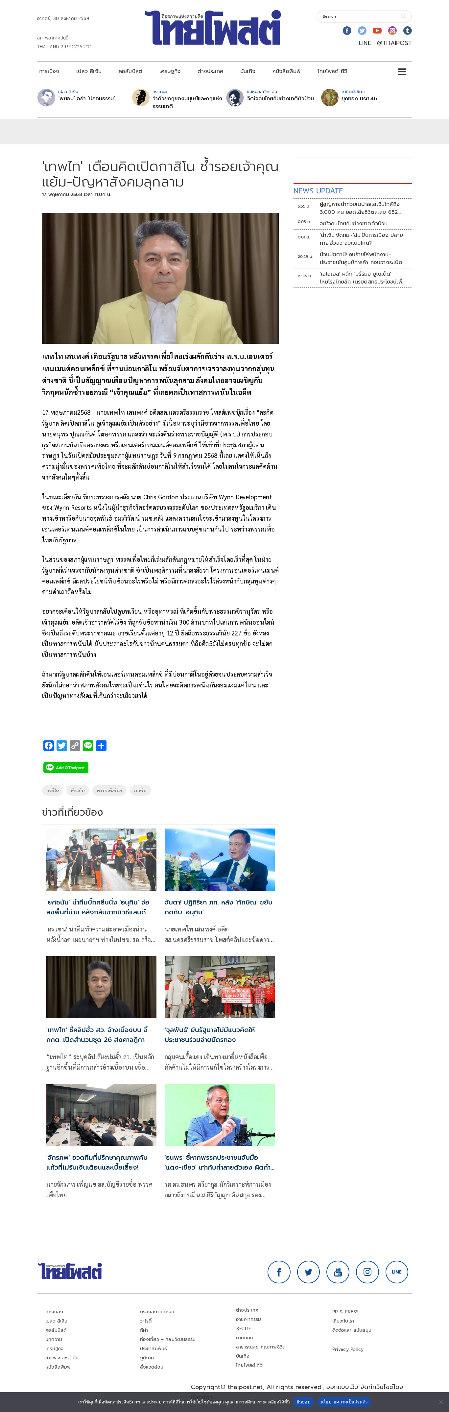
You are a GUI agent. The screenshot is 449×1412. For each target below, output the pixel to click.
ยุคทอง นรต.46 (359, 99)
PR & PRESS (345, 1311)
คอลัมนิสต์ (130, 71)
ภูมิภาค (147, 1357)
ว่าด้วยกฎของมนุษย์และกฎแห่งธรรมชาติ (187, 103)
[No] (440, 1402)
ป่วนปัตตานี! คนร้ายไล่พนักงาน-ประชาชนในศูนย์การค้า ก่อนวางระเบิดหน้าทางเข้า (361, 258)
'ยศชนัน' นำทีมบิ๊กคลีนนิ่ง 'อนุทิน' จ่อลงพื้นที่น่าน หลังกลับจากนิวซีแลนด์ (97, 907)
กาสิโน (52, 790)
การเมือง (49, 71)
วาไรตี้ (146, 1321)
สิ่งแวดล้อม (151, 1367)
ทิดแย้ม (78, 790)
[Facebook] (347, 30)
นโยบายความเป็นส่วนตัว (344, 1401)
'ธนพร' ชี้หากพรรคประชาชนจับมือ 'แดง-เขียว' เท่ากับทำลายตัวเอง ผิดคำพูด (218, 1167)
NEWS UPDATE (318, 191)
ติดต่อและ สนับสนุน (352, 1330)
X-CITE (243, 1328)
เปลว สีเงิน (89, 71)
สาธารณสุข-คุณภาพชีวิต (260, 1347)
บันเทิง (247, 71)
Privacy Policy (348, 1349)
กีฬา (144, 1330)
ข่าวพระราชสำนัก (62, 1357)
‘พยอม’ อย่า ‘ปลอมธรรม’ (86, 99)
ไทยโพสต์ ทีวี (332, 71)
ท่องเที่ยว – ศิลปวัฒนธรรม (168, 1339)
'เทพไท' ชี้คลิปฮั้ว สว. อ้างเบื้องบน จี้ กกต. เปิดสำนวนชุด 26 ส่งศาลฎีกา (97, 1035)
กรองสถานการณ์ (157, 1311)
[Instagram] (392, 30)
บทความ (53, 1339)
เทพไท (140, 790)
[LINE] (397, 1272)
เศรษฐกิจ (169, 71)
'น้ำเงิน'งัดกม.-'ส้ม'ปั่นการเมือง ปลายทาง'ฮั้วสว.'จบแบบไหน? (361, 239)
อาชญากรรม (248, 1319)
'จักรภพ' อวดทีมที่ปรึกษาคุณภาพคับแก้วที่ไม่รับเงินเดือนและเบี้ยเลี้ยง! (97, 1162)
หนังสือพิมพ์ (286, 71)
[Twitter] (362, 30)
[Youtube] (377, 30)
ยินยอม (303, 1401)
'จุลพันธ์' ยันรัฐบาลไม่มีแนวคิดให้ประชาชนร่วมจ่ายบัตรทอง (210, 1035)
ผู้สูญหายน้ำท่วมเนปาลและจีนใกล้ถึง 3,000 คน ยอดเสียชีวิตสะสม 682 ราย (360, 208)
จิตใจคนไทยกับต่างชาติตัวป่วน (280, 99)
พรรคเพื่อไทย (109, 790)
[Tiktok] (407, 30)
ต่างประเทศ (210, 71)
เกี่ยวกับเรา (343, 1321)
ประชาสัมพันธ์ (153, 1348)
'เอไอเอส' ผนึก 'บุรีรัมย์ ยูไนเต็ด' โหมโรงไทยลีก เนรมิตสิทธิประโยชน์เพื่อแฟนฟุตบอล (363, 278)
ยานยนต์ (244, 1337)
